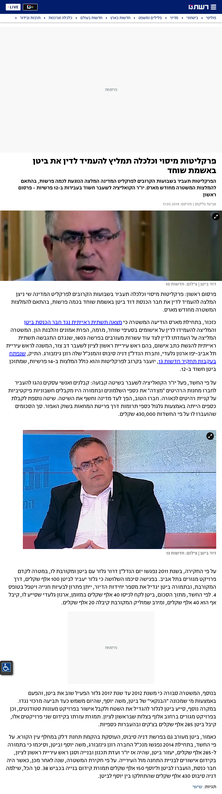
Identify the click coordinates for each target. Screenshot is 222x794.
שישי (197, 787)
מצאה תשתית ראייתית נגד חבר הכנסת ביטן (73, 322)
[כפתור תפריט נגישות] (6, 667)
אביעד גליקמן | (204, 204)
